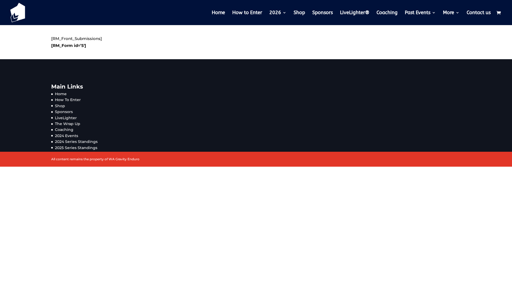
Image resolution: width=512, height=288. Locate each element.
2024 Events (66, 135)
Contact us (479, 13)
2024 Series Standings (76, 141)
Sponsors (322, 13)
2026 (275, 13)
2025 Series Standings (76, 147)
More (448, 13)
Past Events (417, 13)
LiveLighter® (354, 13)
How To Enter (68, 99)
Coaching (387, 13)
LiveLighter (66, 117)
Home (218, 13)
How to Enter (247, 13)
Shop (299, 13)
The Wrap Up (67, 123)
